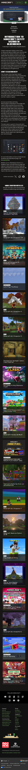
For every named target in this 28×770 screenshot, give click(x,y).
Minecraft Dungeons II (6, 711)
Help (16, 717)
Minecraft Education (6, 716)
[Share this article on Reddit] (19, 177)
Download (17, 722)
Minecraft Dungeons (6, 713)
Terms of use (23, 763)
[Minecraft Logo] (7, 3)
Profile (16, 727)
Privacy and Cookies (4, 763)
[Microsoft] (24, 761)
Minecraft (4, 710)
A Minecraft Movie (5, 725)
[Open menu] (25, 2)
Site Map (16, 720)
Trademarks (3, 765)
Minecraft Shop (18, 711)
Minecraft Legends (5, 715)
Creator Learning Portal (6, 720)
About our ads (9, 765)
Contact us (17, 724)
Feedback (17, 719)
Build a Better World (6, 724)
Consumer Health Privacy (14, 763)
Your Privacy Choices (7, 767)
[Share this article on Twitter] (15, 177)
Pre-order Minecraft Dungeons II (13, 9)
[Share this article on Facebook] (23, 177)
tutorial (5, 160)
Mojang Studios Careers (6, 722)
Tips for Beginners (18, 715)
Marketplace (17, 710)
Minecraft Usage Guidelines (7, 752)
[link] (5, 696)
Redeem (16, 729)
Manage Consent (17, 752)
